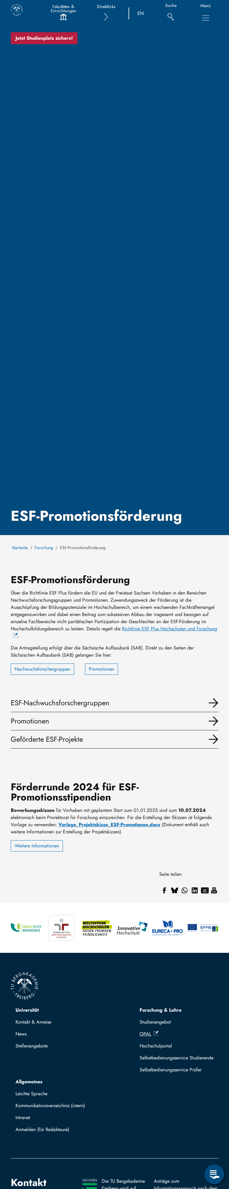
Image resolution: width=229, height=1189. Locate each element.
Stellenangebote (32, 1045)
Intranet (23, 1117)
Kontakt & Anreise (33, 1022)
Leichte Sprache (31, 1093)
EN (140, 13)
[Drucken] (214, 890)
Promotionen (101, 669)
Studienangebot (155, 1022)
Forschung (44, 548)
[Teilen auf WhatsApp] (184, 890)
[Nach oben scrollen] (214, 1150)
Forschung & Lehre (161, 1010)
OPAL (145, 1033)
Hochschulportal (156, 1045)
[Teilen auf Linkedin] (195, 890)
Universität (27, 1010)
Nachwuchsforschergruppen (42, 669)
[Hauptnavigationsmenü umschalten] (206, 18)
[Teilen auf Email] (205, 890)
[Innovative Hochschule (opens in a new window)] (132, 928)
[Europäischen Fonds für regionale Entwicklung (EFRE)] (203, 928)
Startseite (20, 548)
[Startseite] (17, 9)
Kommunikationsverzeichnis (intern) (50, 1105)
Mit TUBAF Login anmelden (46, 1131)
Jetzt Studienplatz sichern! (44, 38)
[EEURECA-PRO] (167, 928)
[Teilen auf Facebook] (164, 890)
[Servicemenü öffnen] (214, 1174)
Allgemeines (29, 1081)
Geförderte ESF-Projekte (47, 739)
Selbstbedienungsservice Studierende (176, 1057)
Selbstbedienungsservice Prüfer (171, 1069)
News (21, 1033)
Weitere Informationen (37, 845)
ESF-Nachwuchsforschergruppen (60, 703)
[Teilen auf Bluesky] (174, 890)
